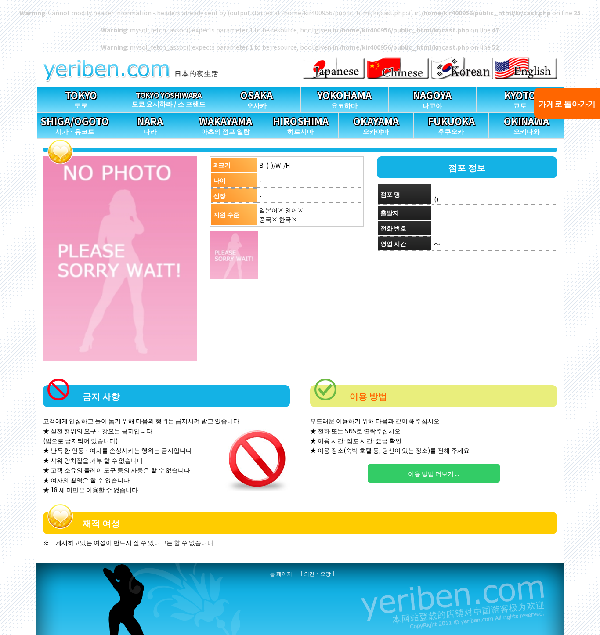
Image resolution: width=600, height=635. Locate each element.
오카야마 (376, 125)
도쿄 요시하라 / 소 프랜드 (169, 99)
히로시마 (301, 125)
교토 (520, 99)
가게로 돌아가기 (567, 103)
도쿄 (81, 99)
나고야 (432, 99)
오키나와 (526, 125)
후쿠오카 (451, 125)
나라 (150, 125)
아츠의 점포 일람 (225, 125)
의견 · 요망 (317, 573)
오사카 (256, 99)
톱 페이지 (281, 573)
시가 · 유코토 (74, 125)
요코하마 (344, 99)
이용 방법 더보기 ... (433, 473)
